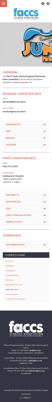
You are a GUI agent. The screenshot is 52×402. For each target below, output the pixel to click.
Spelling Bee (10, 270)
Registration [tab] (13, 124)
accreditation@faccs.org (35, 371)
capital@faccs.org (35, 361)
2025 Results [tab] (12, 195)
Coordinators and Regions (15, 299)
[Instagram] (47, 3)
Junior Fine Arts (11, 289)
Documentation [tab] (15, 244)
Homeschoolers (11, 294)
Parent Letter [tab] (14, 222)
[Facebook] (42, 3)
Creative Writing (12, 275)
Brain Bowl (9, 280)
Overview (9, 261)
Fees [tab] (8, 131)
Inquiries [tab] (11, 144)
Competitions (15, 255)
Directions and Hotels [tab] (18, 215)
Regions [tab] (10, 138)
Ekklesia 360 (26, 398)
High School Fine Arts (13, 285)
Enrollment (9, 266)
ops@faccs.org (35, 350)
